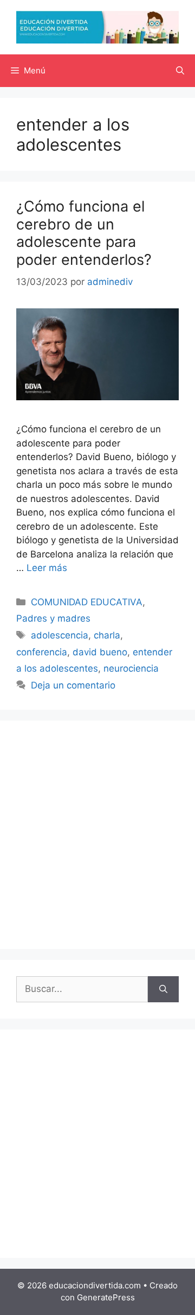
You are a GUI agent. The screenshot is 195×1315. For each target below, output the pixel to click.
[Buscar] (163, 989)
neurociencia (131, 668)
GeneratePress (106, 1297)
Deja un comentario (73, 685)
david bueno (100, 652)
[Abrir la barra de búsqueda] (180, 70)
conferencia (41, 652)
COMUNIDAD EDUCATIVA (86, 602)
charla (107, 635)
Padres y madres (53, 618)
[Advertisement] (97, 835)
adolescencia (59, 635)
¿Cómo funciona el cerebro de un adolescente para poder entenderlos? (84, 232)
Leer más (47, 567)
